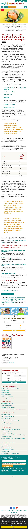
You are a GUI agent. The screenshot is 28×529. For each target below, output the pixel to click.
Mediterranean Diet (9, 92)
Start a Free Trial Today (9, 280)
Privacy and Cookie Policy (14, 525)
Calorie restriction (8, 87)
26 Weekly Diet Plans (5, 444)
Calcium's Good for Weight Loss (7, 433)
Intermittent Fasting (9, 104)
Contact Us (14, 512)
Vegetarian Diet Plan (5, 445)
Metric (16, 316)
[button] (8, 376)
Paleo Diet (6, 97)
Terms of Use (10, 510)
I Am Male (8, 327)
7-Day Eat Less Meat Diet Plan (7, 449)
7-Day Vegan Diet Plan (6, 451)
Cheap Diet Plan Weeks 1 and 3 (7, 403)
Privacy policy (12, 471)
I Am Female (8, 325)
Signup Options (12, 7)
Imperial (12, 316)
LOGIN (24, 1)
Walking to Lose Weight (6, 421)
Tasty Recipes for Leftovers (8, 273)
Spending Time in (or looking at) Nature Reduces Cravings (13, 438)
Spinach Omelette (5, 392)
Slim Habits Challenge (5, 414)
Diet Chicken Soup (5, 390)
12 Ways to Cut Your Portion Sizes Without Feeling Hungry (13, 434)
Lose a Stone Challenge (6, 418)
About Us (3, 510)
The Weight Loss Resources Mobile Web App (10, 420)
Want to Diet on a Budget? (6, 405)
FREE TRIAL (18, 1)
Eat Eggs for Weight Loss (6, 431)
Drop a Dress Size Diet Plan (7, 447)
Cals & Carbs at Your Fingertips (12, 335)
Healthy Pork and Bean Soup (7, 396)
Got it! (14, 527)
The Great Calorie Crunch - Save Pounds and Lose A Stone (13, 409)
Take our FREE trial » (7, 294)
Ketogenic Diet (8, 94)
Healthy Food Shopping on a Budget (10, 258)
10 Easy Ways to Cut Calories (7, 423)
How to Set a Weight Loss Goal (7, 416)
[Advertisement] (14, 490)
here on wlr (11, 362)
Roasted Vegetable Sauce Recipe (8, 398)
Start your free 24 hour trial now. (10, 290)
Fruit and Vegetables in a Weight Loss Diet (10, 453)
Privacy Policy (18, 510)
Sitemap (25, 510)
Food (6, 7)
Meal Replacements (9, 107)
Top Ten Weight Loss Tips (6, 436)
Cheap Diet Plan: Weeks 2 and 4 (8, 407)
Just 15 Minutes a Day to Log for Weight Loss (10, 429)
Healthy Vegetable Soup (6, 394)
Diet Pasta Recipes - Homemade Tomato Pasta (11, 388)
